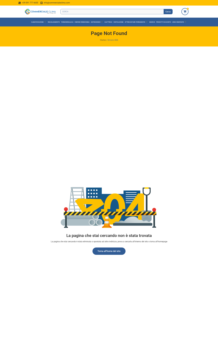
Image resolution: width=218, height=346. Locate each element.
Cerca (168, 11)
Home (103, 40)
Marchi (152, 22)
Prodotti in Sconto (163, 22)
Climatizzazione (37, 22)
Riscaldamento (54, 22)
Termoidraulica (67, 22)
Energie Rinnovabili (82, 22)
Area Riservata (178, 22)
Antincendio (95, 22)
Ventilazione (118, 22)
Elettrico (108, 22)
